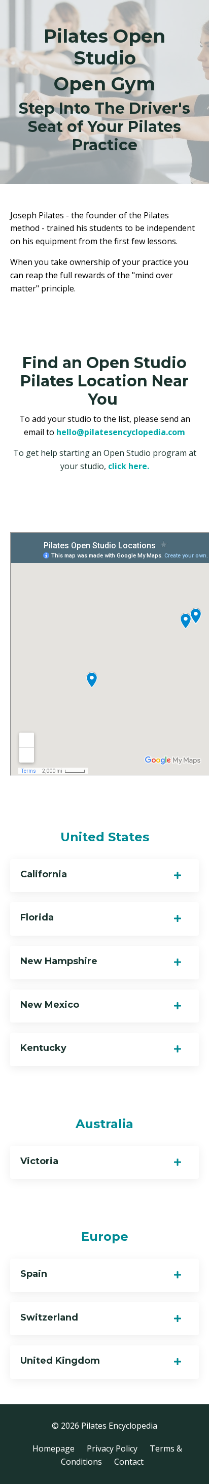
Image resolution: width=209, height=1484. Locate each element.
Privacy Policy (112, 1448)
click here (127, 466)
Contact (129, 1461)
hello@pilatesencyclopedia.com (120, 432)
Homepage (53, 1448)
